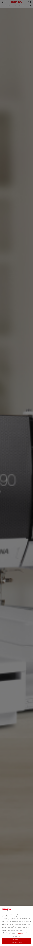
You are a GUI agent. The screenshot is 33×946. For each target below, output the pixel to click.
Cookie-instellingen (16, 936)
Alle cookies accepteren (16, 942)
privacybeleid (20, 933)
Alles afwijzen (16, 939)
